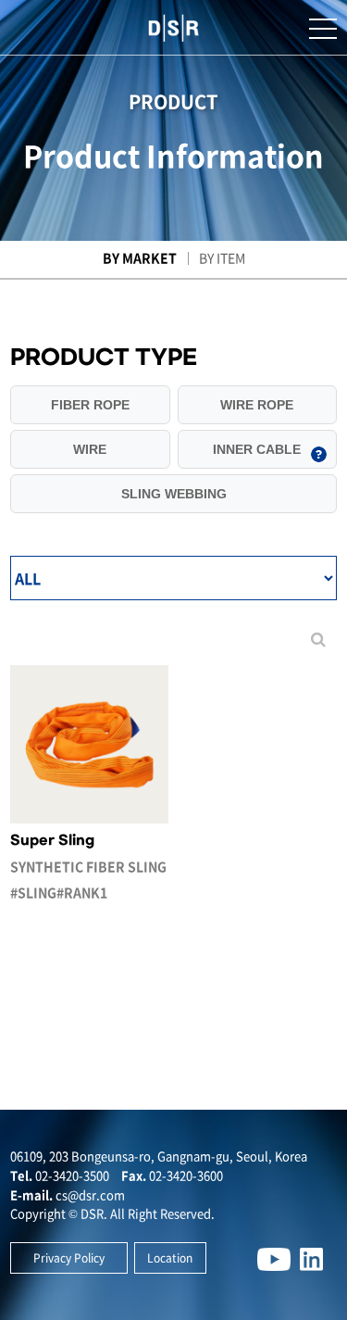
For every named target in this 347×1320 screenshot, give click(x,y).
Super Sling (88, 867)
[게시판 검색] (318, 639)
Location (169, 1258)
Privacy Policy (69, 1258)
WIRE (89, 449)
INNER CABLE (257, 449)
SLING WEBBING (174, 493)
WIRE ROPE (256, 404)
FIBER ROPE (90, 404)
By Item (222, 257)
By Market (140, 257)
